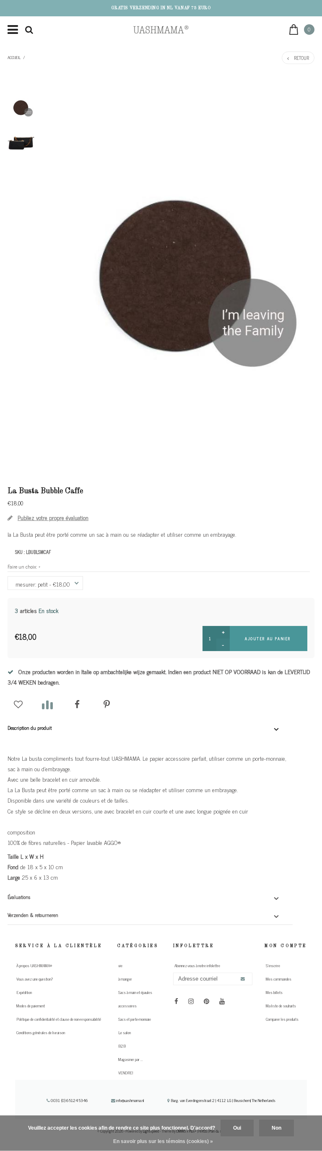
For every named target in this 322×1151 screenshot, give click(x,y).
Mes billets (274, 992)
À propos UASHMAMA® (34, 965)
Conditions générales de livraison (40, 1032)
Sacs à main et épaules (135, 992)
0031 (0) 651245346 (69, 1100)
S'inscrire (273, 965)
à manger (125, 979)
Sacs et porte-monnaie (134, 1019)
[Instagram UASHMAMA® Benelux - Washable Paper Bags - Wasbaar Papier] (191, 1000)
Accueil (14, 57)
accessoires (127, 1005)
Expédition (24, 992)
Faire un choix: (24, 566)
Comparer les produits (282, 1019)
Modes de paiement (30, 1005)
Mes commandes (278, 979)
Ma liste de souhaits (281, 1005)
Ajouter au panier (268, 638)
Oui (237, 1128)
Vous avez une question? (34, 979)
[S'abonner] (243, 979)
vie (120, 965)
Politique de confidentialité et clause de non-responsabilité (58, 1019)
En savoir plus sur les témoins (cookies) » (163, 1141)
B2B (122, 1046)
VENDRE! (125, 1072)
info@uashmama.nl (130, 1100)
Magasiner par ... (130, 1059)
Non (276, 1128)
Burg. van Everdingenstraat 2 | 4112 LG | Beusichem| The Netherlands (222, 1100)
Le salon (124, 1032)
